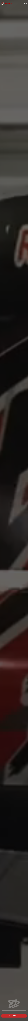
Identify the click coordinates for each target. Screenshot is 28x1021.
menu (25, 3)
